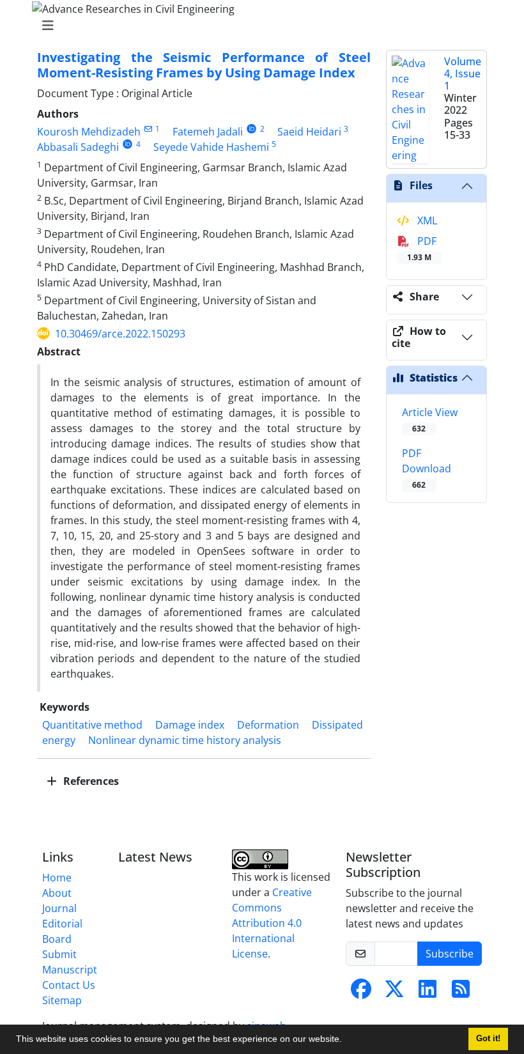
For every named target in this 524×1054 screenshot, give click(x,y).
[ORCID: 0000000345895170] (251, 128)
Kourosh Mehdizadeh (89, 132)
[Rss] (460, 993)
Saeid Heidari (309, 132)
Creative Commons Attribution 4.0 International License (272, 923)
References (90, 781)
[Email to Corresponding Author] (148, 128)
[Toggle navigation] (258, 26)
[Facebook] (361, 993)
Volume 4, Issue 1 (462, 73)
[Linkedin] (427, 993)
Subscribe (450, 954)
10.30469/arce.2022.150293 (120, 334)
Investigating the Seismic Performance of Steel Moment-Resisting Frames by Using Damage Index (204, 65)
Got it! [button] (488, 1038)
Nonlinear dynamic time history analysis (184, 740)
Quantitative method (92, 725)
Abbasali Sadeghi (78, 147)
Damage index (189, 725)
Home (57, 878)
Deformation (268, 725)
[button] (346, 1040)
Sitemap (62, 1000)
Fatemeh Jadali (208, 132)
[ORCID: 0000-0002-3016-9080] (127, 144)
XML (426, 220)
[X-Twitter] (394, 993)
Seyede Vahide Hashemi (211, 147)
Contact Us (68, 985)
